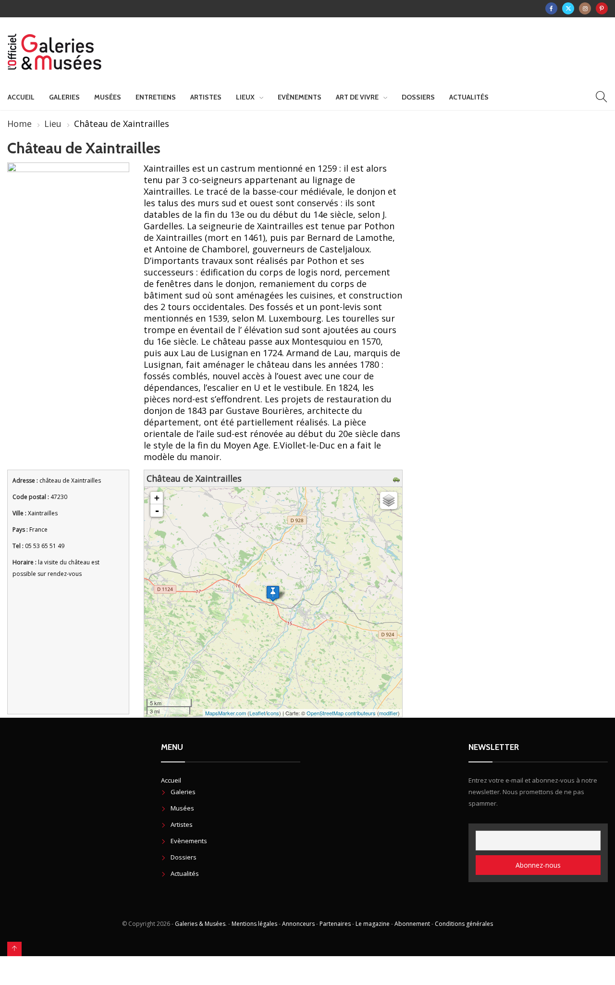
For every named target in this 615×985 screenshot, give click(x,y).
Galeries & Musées (200, 924)
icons (273, 713)
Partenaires (335, 924)
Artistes (205, 97)
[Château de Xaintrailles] (273, 593)
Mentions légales (254, 924)
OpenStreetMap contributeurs (341, 713)
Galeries (64, 97)
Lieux (245, 97)
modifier (388, 713)
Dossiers (418, 97)
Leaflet (257, 713)
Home (19, 123)
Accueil (21, 97)
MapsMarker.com (225, 713)
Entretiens (155, 97)
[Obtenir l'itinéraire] (397, 478)
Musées (107, 97)
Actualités (469, 97)
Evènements (299, 97)
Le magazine (373, 924)
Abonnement (412, 924)
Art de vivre (357, 97)
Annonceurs (298, 924)
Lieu (53, 123)
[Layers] (388, 500)
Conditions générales (464, 924)
